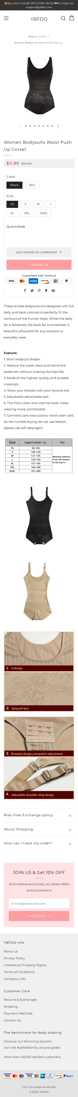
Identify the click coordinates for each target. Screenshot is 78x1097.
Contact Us (12, 1020)
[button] (26, 126)
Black (14, 185)
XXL (27, 213)
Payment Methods (18, 1013)
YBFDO (39, 19)
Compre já (39, 264)
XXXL (43, 213)
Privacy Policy (14, 958)
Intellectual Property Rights (25, 965)
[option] (39, 84)
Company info (15, 979)
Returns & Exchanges (20, 1000)
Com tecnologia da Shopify (39, 1086)
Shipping (11, 1006)
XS (12, 204)
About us (11, 951)
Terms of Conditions (19, 972)
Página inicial (37, 36)
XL (12, 213)
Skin (32, 185)
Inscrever (37, 916)
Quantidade (15, 226)
